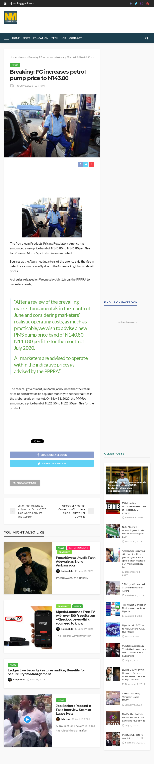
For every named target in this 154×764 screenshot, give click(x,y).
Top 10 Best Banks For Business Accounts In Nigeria (134, 608)
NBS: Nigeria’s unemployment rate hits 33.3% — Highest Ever (133, 532)
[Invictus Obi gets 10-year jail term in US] (113, 739)
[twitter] (136, 3)
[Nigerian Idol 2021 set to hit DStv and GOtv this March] (113, 630)
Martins (65, 719)
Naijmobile (67, 570)
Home (16, 38)
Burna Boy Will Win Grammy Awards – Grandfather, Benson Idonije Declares (133, 674)
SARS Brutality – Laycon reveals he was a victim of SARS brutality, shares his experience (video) (127, 486)
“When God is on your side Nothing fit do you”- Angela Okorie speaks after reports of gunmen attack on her (133, 559)
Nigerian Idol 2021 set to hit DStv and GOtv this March (133, 628)
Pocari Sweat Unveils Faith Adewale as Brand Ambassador (75, 561)
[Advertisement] (52, 182)
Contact (75, 38)
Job (63, 38)
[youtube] (147, 3)
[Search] (146, 38)
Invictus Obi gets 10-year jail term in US (133, 736)
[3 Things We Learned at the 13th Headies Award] (113, 588)
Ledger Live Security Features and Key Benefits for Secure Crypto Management (46, 672)
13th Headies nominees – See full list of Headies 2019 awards (134, 508)
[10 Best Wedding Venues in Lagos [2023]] (113, 698)
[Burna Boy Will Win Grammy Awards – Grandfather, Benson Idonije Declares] (113, 674)
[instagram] (142, 3)
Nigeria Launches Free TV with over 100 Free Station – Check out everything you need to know (75, 617)
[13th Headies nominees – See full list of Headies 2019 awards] (113, 507)
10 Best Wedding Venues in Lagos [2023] (131, 697)
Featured (64, 552)
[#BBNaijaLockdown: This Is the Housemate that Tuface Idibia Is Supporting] (113, 650)
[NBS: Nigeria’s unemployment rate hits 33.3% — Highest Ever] (113, 531)
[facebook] (131, 3)
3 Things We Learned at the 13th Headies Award (133, 587)
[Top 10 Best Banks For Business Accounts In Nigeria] (113, 609)
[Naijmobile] (10, 17)
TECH (54, 38)
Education (40, 38)
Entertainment (78, 548)
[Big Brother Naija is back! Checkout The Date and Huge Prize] (113, 718)
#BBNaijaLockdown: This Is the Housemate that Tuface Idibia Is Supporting (134, 650)
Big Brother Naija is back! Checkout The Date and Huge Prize (133, 717)
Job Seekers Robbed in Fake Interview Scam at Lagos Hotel (73, 710)
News (26, 38)
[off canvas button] (6, 38)
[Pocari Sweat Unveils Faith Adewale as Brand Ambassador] (28, 568)
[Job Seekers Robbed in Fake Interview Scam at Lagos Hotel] (28, 720)
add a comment (26, 482)
